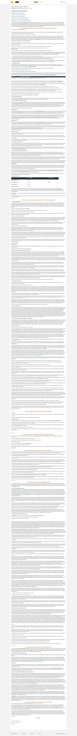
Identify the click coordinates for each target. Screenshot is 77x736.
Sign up (17, 2)
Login (12, 2)
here (33, 230)
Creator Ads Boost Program (39, 703)
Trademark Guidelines (49, 345)
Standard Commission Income (15, 720)
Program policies (23, 733)
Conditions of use (32, 733)
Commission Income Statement (31, 355)
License (39, 274)
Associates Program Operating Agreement (46, 22)
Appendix (12, 99)
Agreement (21, 66)
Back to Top (13, 198)
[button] (62, 2)
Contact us (39, 733)
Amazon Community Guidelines (38, 661)
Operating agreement (14, 733)
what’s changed (29, 8)
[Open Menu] (65, 2)
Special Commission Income (15, 722)
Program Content (20, 506)
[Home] (38, 2)
